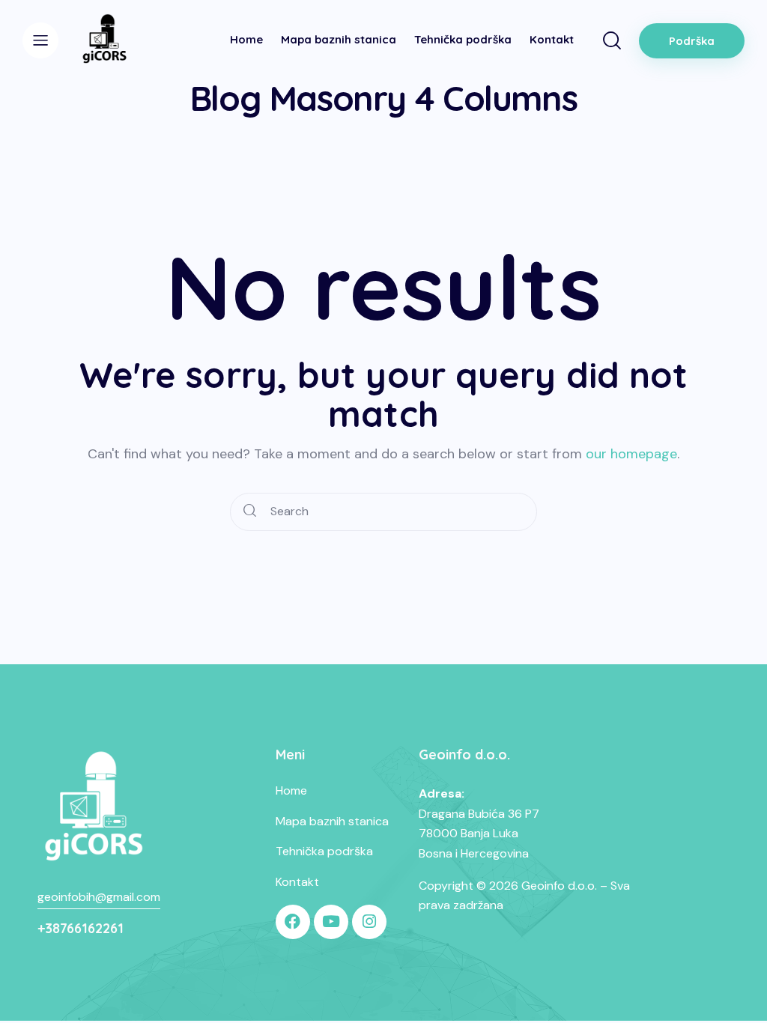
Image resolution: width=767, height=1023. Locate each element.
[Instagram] (369, 922)
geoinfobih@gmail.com (98, 897)
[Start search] (250, 512)
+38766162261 (80, 928)
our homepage (631, 454)
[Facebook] (293, 922)
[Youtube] (331, 922)
